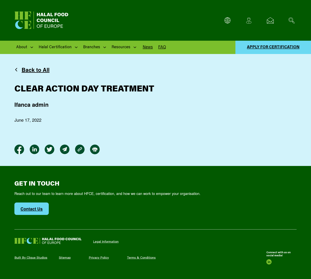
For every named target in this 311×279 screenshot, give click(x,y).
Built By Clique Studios (30, 258)
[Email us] (270, 20)
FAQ (162, 47)
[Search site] (292, 20)
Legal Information (106, 242)
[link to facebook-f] (19, 149)
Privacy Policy (99, 258)
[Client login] (249, 20)
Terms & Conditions (141, 258)
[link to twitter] (49, 149)
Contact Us (32, 209)
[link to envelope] (64, 149)
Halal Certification (55, 47)
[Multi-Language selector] (227, 20)
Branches (91, 47)
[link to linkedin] (34, 149)
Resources (121, 47)
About (21, 47)
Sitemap (65, 258)
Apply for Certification (273, 47)
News (148, 47)
